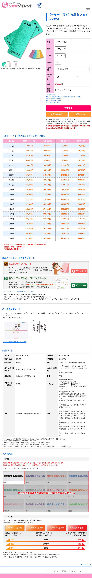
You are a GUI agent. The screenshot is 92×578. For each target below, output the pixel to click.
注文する (68, 108)
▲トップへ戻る (86, 564)
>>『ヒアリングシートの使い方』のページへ (18, 291)
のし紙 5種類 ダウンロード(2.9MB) (14, 342)
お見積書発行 (57, 114)
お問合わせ (80, 114)
